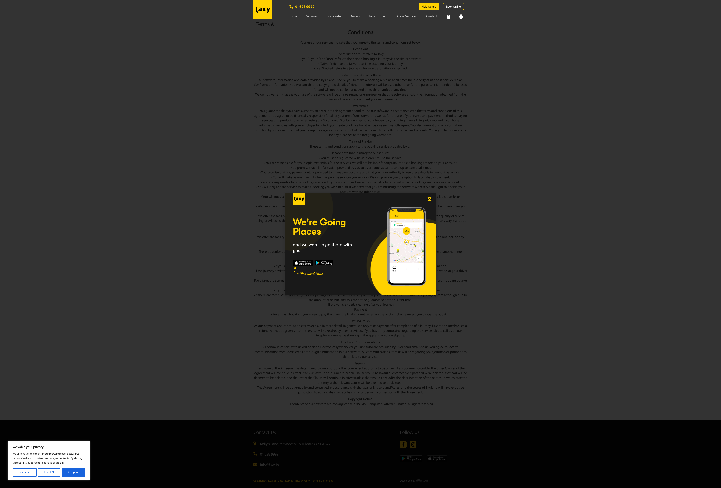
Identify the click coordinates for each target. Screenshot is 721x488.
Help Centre (429, 6)
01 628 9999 (304, 6)
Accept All (73, 472)
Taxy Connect (378, 16)
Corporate (334, 16)
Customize (24, 472)
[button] (429, 199)
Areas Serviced (407, 16)
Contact (431, 16)
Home (292, 16)
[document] (360, 244)
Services (312, 16)
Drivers (355, 16)
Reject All (49, 472)
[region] (49, 460)
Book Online (453, 6)
